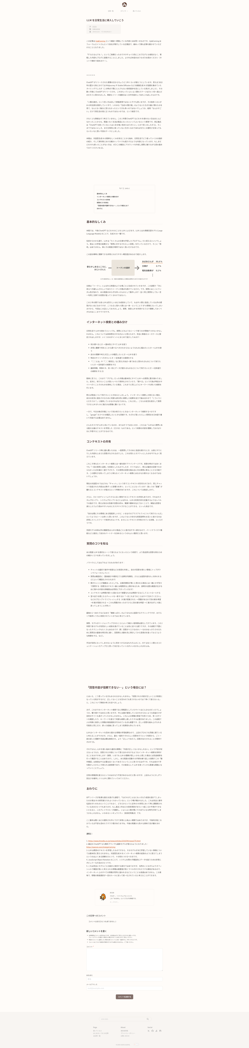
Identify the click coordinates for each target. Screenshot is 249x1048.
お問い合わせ (125, 1036)
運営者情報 (124, 1031)
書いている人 (137, 11)
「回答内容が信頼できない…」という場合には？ (113, 205)
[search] (125, 1019)
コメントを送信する (124, 997)
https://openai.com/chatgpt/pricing (100, 847)
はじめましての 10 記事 (100, 1033)
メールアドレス (91, 984)
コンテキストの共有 (103, 199)
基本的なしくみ (102, 193)
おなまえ (89, 975)
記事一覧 (111, 11)
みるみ (94, 26)
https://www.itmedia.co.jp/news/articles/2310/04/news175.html (114, 841)
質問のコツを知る (102, 202)
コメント (90, 946)
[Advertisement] (124, 167)
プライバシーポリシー (128, 1033)
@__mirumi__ (114, 902)
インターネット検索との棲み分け (108, 196)
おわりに (100, 208)
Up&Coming (100, 41)
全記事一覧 (96, 1036)
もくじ (121, 188)
